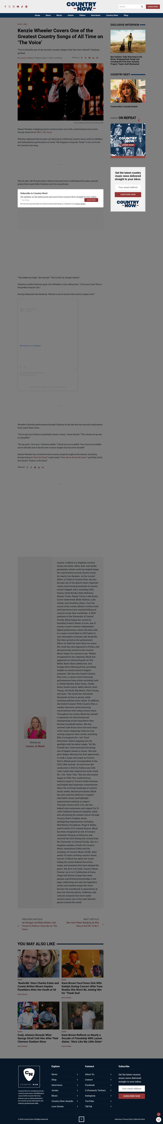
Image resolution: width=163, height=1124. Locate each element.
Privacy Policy (128, 1119)
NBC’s (44, 132)
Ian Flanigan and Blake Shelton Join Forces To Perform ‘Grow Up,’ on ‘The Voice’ (39, 926)
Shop (126, 15)
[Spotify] (26, 6)
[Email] (97, 57)
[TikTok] (22, 6)
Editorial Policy (139, 1119)
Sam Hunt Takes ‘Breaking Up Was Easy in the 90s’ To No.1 (82, 924)
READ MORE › (23, 994)
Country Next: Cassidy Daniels (124, 106)
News (48, 15)
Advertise (118, 1119)
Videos (82, 15)
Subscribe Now (128, 194)
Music (59, 15)
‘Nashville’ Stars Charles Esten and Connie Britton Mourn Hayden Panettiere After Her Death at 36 (38, 986)
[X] (85, 57)
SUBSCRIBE (153, 7)
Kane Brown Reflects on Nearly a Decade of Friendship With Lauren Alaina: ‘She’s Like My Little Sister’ (82, 1038)
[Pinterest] (89, 57)
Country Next (112, 15)
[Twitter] (9, 6)
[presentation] (38, 963)
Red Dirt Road (40, 457)
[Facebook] (5, 6)
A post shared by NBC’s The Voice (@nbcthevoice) (47, 387)
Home (37, 15)
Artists (71, 15)
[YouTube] (18, 6)
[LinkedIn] (93, 57)
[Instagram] (14, 6)
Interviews (95, 15)
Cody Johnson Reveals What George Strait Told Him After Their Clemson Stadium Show (38, 1038)
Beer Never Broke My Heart (74, 457)
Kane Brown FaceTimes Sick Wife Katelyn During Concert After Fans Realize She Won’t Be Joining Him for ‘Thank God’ (82, 988)
